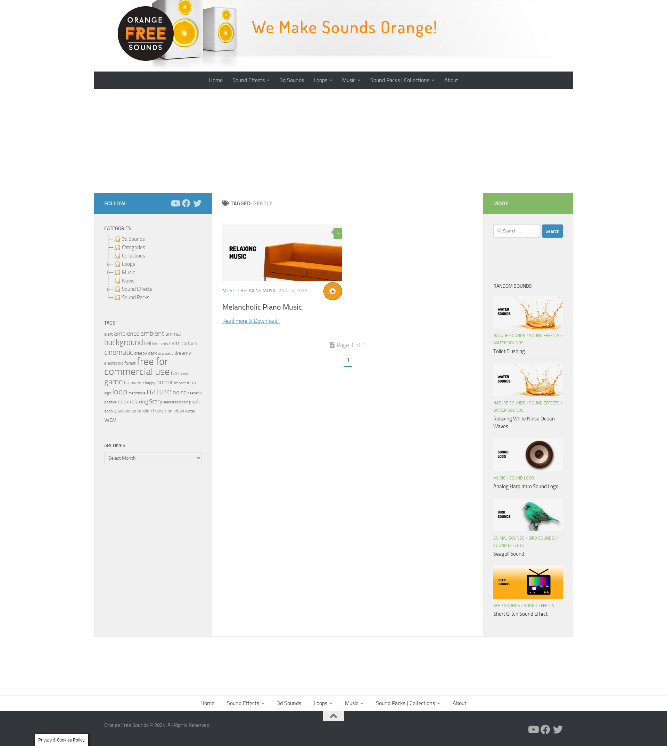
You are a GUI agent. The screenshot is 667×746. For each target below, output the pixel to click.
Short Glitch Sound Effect (520, 614)
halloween (134, 382)
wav (110, 419)
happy (150, 382)
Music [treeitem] (128, 272)
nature (159, 391)
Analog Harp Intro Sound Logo (526, 486)
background (123, 342)
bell (147, 343)
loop (119, 391)
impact (180, 382)
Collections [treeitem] (133, 256)
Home (216, 80)
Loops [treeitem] (128, 264)
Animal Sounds (509, 538)
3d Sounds (292, 80)
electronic (113, 363)
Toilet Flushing (509, 351)
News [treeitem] (128, 281)
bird (155, 344)
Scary (155, 401)
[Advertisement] (333, 141)
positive (110, 402)
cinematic (118, 352)
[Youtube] (175, 203)
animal (173, 333)
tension (144, 410)
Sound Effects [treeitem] (137, 289)
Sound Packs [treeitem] (135, 297)
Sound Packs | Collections (399, 80)
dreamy (182, 353)
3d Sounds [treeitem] (133, 239)
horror (164, 382)
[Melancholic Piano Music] (282, 252)
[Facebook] (186, 203)
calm (175, 343)
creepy (140, 353)
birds (163, 343)
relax (123, 401)
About (451, 80)
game (113, 381)
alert (108, 334)
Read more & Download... (251, 321)
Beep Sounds (506, 605)
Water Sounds (508, 343)
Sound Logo (521, 478)
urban (178, 410)
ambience (126, 333)
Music (348, 80)
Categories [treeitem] (133, 247)
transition (162, 411)
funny (183, 373)
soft (196, 402)
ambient (152, 333)
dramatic (165, 353)
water (190, 411)
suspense (127, 410)
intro (191, 382)
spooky (110, 411)
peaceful (194, 393)
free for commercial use (137, 366)
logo (107, 393)
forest (130, 363)
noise (180, 392)
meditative (137, 393)
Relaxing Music (258, 291)
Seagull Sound (508, 554)
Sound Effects (248, 80)
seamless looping (177, 402)
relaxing (139, 402)
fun (174, 373)
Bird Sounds (541, 538)
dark (152, 353)
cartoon (189, 343)
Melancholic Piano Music (262, 307)
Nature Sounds (509, 335)
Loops (320, 80)
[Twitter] (197, 203)
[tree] (152, 268)
